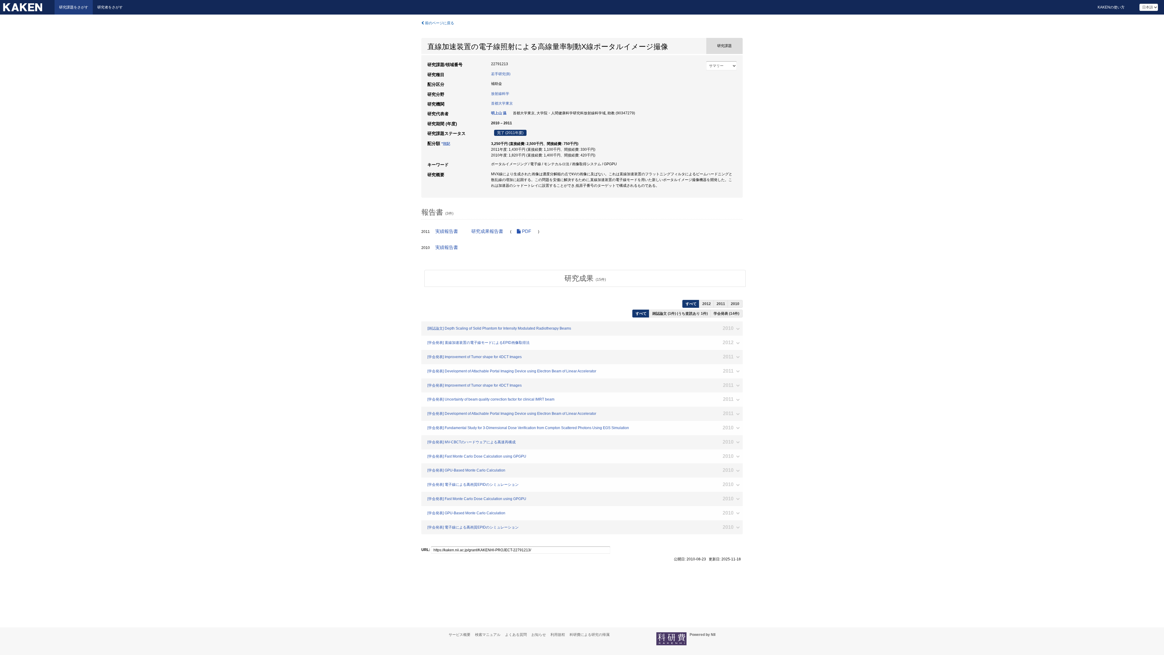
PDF (526, 231)
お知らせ (538, 635)
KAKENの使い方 (1111, 7)
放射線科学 (500, 94)
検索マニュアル (487, 635)
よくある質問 (516, 635)
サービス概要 (459, 635)
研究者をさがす (110, 7)
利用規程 (557, 635)
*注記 (445, 144)
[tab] (585, 278)
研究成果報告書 (487, 231)
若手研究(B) (500, 74)
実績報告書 (446, 231)
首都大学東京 (502, 103)
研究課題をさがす (73, 7)
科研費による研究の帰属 (590, 635)
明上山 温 (499, 113)
